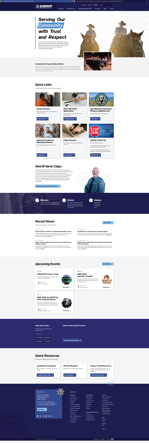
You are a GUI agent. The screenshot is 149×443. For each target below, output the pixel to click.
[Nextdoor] (49, 416)
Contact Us (90, 4)
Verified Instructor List (90, 419)
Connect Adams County (75, 406)
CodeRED (72, 402)
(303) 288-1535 (53, 403)
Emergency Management (75, 408)
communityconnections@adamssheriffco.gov (46, 404)
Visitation (88, 408)
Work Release (73, 421)
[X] (40, 416)
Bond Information (89, 396)
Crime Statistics (105, 398)
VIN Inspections (73, 420)
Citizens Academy (73, 398)
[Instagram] (43, 416)
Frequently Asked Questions (107, 404)
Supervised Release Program (75, 416)
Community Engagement (75, 404)
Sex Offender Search (106, 413)
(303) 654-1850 (50, 401)
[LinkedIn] (51, 416)
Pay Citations (72, 412)
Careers (112, 8)
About (105, 8)
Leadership (104, 423)
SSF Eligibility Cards (90, 417)
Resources (97, 8)
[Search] (112, 5)
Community (61, 8)
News (103, 425)
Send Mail (88, 406)
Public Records (73, 414)
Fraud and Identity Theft (107, 402)
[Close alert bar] (72, 1)
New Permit (88, 414)
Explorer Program (73, 410)
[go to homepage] (43, 6)
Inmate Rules (88, 402)
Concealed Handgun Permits (84, 8)
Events (103, 421)
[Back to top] (111, 384)
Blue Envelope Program (106, 396)
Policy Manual (105, 406)
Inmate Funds (89, 398)
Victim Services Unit (74, 418)
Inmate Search (84, 4)
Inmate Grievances (90, 400)
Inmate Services (71, 8)
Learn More (31, 1)
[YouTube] (46, 416)
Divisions (104, 419)
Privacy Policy (95, 439)
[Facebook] (38, 416)
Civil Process (72, 400)
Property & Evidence (106, 408)
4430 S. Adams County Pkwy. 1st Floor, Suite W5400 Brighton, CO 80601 (43, 398)
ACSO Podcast (73, 396)
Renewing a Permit (90, 416)
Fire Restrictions (105, 400)
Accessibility (102, 439)
